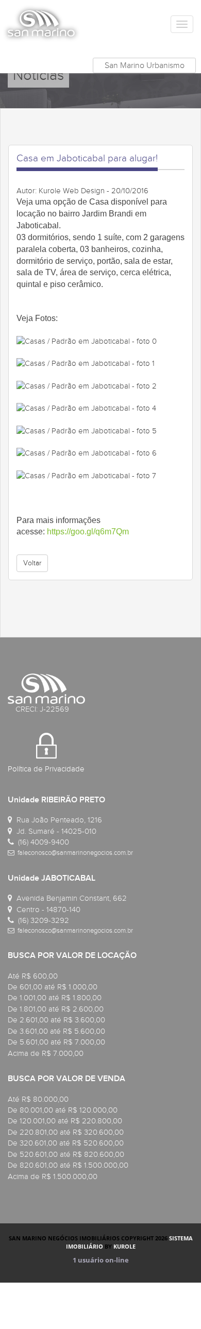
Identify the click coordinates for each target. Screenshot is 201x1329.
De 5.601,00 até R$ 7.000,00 (56, 1042)
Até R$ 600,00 (33, 976)
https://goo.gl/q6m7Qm (88, 531)
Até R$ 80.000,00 (38, 1099)
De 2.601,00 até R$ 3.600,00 (56, 1020)
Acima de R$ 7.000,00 (45, 1053)
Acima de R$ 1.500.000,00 (52, 1176)
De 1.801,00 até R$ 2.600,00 (56, 1009)
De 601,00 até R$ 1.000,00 (52, 987)
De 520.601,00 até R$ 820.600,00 (66, 1154)
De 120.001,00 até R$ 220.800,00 (65, 1121)
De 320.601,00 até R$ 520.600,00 (66, 1143)
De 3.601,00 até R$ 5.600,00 (56, 1031)
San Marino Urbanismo (145, 65)
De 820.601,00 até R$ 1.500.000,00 (68, 1165)
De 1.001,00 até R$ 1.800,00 (55, 998)
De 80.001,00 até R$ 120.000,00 (63, 1110)
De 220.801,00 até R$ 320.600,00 (66, 1132)
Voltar (32, 563)
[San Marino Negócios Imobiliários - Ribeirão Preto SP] (41, 23)
